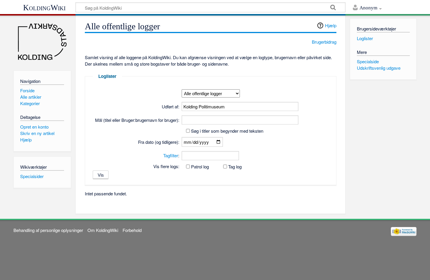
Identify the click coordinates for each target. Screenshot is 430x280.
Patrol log (200, 166)
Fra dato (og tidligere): (158, 142)
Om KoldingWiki (102, 230)
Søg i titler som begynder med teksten (227, 131)
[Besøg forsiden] (42, 41)
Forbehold (132, 230)
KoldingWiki (44, 7)
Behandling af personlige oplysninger (48, 230)
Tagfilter (170, 155)
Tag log (235, 166)
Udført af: (170, 106)
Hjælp (330, 25)
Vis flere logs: (166, 166)
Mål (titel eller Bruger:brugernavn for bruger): (137, 120)
